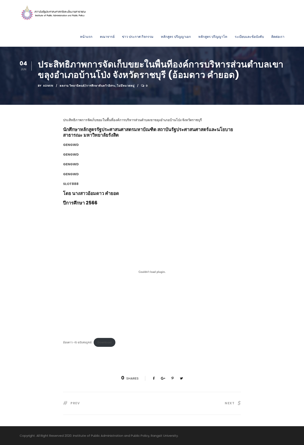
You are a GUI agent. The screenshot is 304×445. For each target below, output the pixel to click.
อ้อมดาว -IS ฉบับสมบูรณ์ (77, 342)
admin (48, 86)
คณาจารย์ (107, 36)
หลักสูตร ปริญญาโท (212, 36)
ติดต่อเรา (277, 36)
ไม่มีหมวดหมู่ (126, 86)
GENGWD (71, 144)
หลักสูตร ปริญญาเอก (176, 36)
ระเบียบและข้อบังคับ (249, 36)
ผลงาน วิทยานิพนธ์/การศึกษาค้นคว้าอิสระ (87, 86)
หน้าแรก (86, 36)
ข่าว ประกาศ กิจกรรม (137, 36)
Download (104, 342)
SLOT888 (71, 183)
